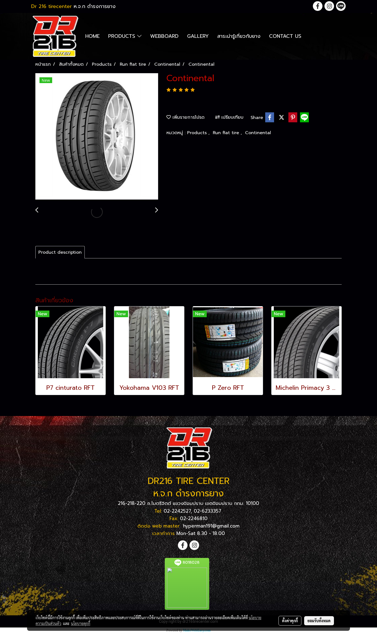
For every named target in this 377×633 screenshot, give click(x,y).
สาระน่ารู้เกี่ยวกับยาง (239, 36)
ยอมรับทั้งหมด (319, 620)
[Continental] (97, 136)
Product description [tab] (60, 252)
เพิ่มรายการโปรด (188, 117)
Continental (258, 132)
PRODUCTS (122, 36)
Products (197, 132)
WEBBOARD (164, 36)
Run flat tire (227, 132)
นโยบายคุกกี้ (80, 623)
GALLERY (198, 36)
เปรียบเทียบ (231, 117)
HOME (92, 36)
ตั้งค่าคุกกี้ (290, 620)
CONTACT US (285, 36)
